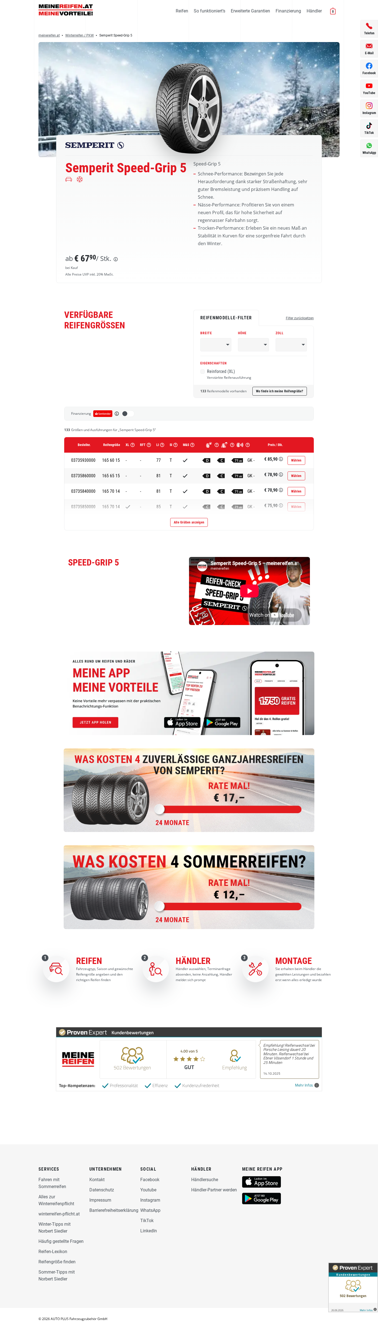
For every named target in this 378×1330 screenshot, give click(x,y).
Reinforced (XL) (229, 374)
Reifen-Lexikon (52, 1251)
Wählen (296, 460)
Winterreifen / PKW (79, 35)
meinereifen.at (49, 35)
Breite (206, 333)
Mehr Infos (304, 1085)
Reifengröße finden (57, 1261)
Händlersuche (204, 1179)
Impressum (100, 1200)
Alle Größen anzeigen (189, 522)
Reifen (182, 11)
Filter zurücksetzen (300, 318)
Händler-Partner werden (214, 1189)
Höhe (242, 333)
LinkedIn (148, 1230)
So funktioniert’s (209, 11)
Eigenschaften (213, 363)
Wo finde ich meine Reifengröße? (279, 391)
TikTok (147, 1220)
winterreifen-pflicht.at (59, 1214)
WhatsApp (150, 1210)
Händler (314, 11)
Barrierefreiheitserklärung (113, 1210)
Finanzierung (288, 11)
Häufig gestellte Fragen (61, 1241)
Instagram (150, 1200)
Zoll (280, 333)
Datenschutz (101, 1189)
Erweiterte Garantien (250, 11)
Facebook (149, 1179)
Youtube (148, 1189)
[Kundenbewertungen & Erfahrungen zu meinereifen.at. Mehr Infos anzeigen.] (353, 1287)
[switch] (127, 413)
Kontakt (97, 1179)
